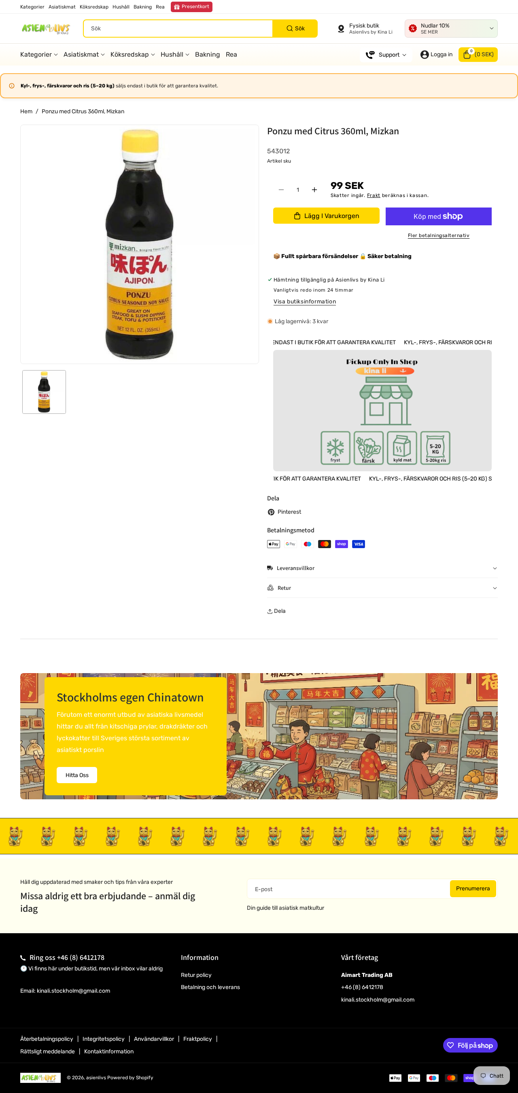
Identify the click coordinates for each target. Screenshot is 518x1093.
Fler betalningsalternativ (439, 235)
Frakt (374, 195)
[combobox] (200, 28)
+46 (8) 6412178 (80, 957)
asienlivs (96, 1077)
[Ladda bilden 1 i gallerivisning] (44, 392)
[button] (478, 54)
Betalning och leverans (210, 987)
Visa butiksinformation (305, 301)
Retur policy (196, 975)
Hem (26, 111)
